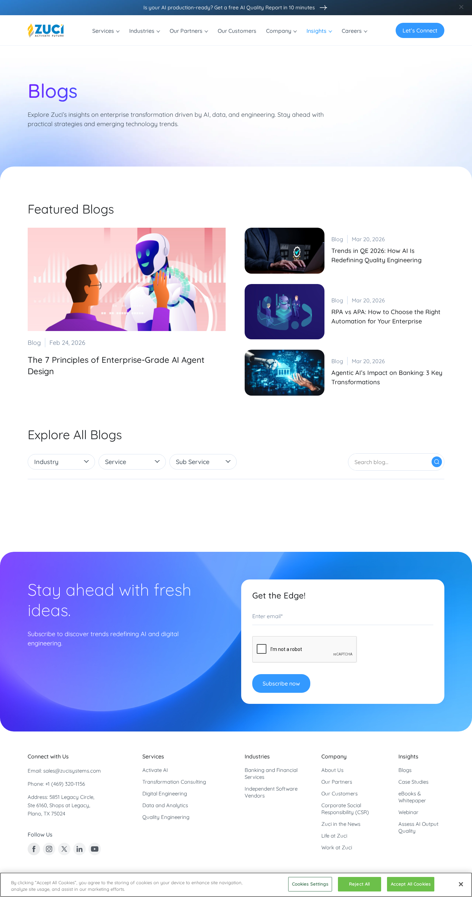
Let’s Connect (420, 30)
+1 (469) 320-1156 (65, 784)
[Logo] (46, 30)
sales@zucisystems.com (72, 770)
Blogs (405, 770)
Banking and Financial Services (271, 773)
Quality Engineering (165, 817)
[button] (61, 462)
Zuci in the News (340, 824)
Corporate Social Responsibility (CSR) (345, 808)
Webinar (408, 812)
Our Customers (339, 793)
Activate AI (155, 770)
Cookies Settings (310, 884)
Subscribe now (281, 683)
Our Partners (336, 781)
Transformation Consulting (174, 781)
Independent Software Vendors (271, 792)
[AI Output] (322, 7)
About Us (332, 770)
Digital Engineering (164, 793)
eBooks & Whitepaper (412, 797)
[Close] (461, 884)
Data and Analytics (165, 805)
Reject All (359, 884)
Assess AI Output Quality (418, 827)
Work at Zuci (336, 847)
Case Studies (413, 781)
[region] (236, 884)
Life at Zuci (334, 835)
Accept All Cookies (411, 884)
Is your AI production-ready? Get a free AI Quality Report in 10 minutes (229, 7)
